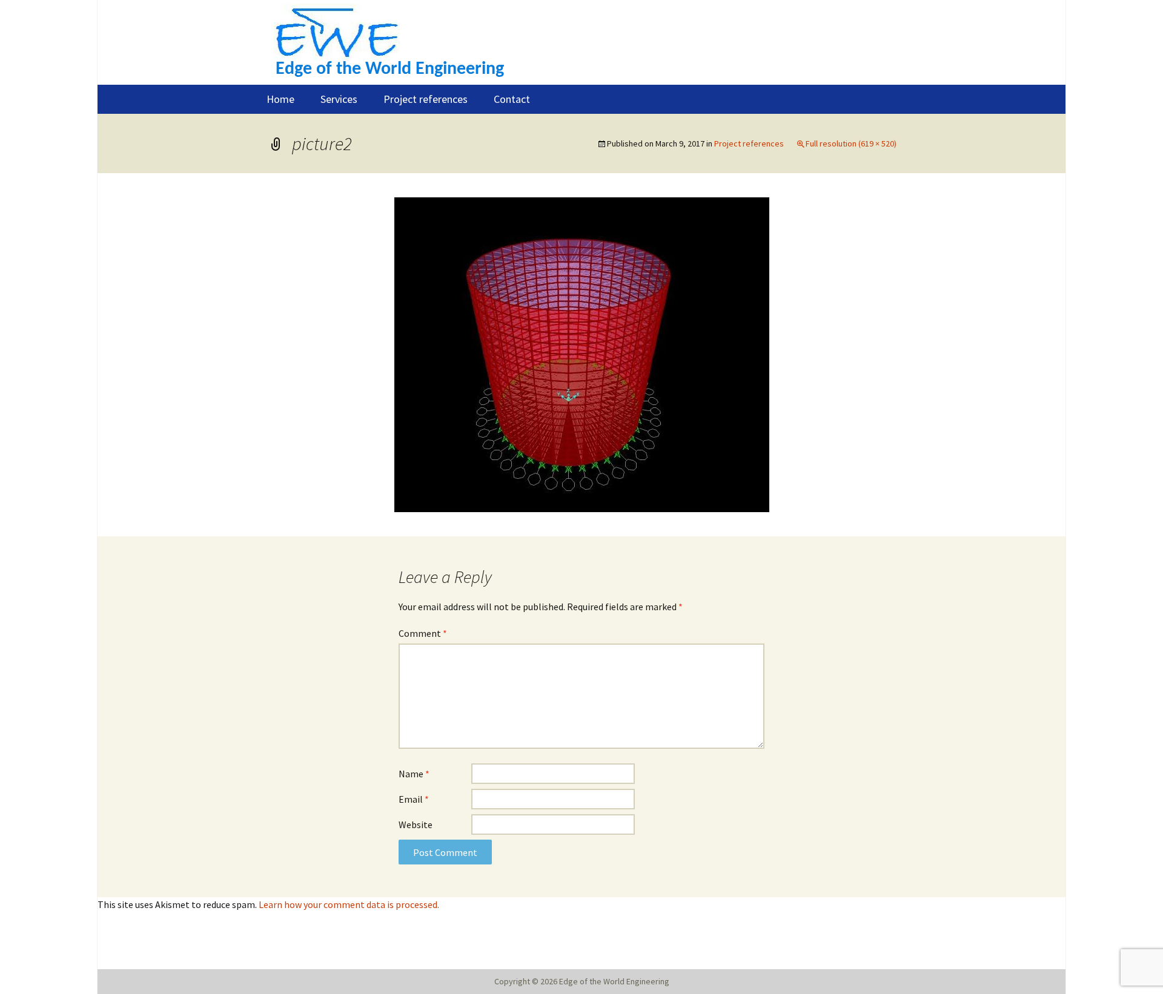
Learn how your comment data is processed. (349, 904)
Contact (512, 99)
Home (280, 99)
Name (414, 774)
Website (415, 824)
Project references (425, 99)
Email (414, 799)
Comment (423, 633)
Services (338, 99)
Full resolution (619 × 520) (851, 143)
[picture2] (581, 353)
